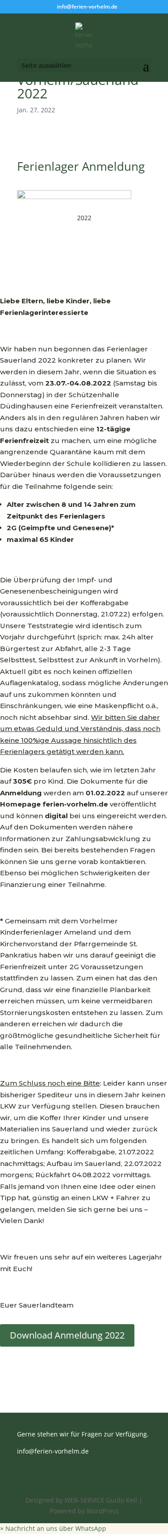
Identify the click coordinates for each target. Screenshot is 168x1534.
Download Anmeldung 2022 (67, 1335)
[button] (53, 1528)
